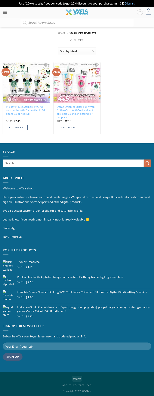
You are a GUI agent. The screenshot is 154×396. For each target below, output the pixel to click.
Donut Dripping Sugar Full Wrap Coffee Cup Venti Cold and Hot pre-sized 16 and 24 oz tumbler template (76, 112)
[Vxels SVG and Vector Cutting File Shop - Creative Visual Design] (77, 12)
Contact (78, 385)
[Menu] (5, 12)
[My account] (140, 12)
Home (62, 33)
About (66, 385)
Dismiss (130, 3)
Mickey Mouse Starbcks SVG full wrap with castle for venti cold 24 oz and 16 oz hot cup (25, 110)
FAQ (89, 385)
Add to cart (17, 127)
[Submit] (147, 163)
